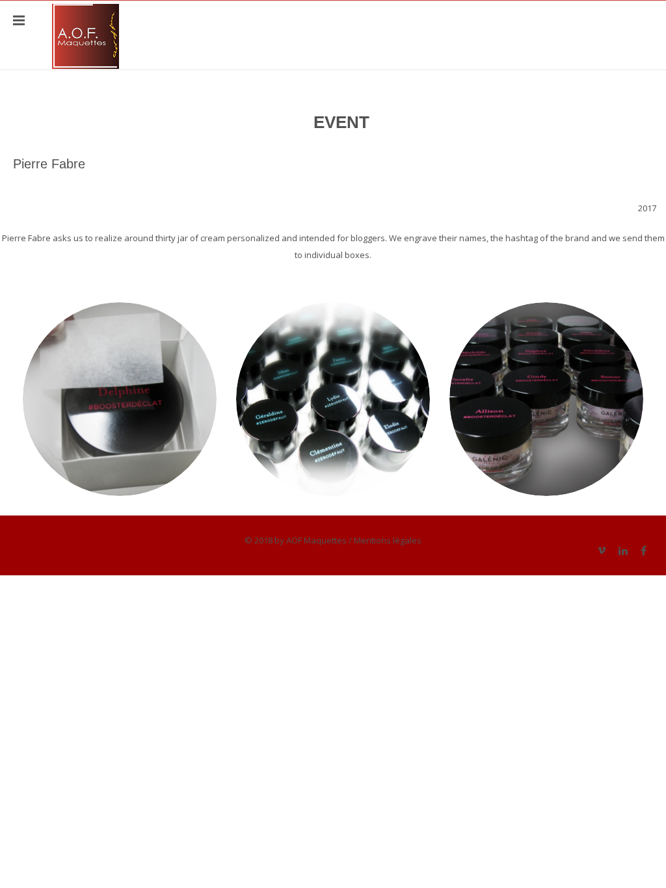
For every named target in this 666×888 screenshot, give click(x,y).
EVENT (341, 122)
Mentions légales (387, 540)
